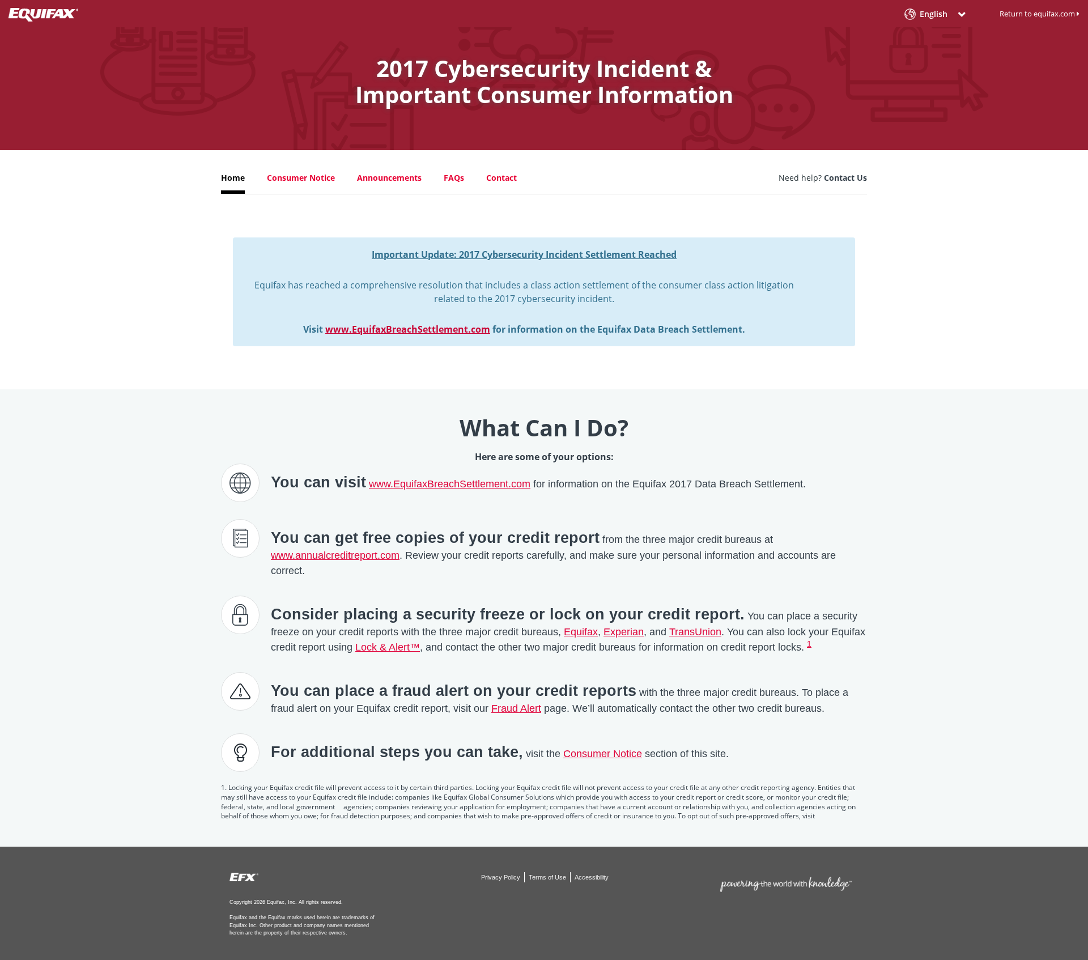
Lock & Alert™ (387, 647)
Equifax (581, 632)
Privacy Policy (501, 877)
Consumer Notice (301, 177)
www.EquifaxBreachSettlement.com (407, 329)
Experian (624, 632)
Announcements (389, 177)
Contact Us (845, 177)
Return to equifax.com (1038, 14)
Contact (501, 177)
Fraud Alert (516, 708)
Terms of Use (548, 877)
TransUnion (695, 632)
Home (233, 177)
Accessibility (592, 877)
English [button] (933, 14)
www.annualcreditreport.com (335, 555)
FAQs (454, 177)
